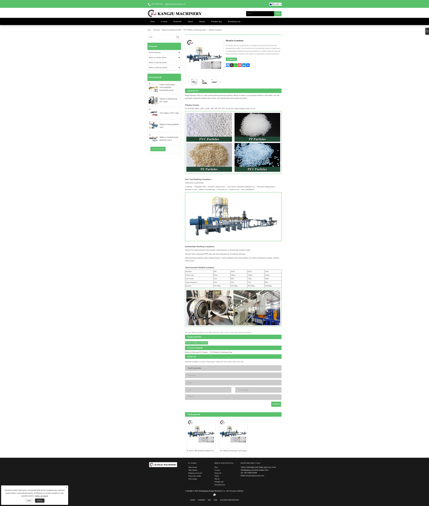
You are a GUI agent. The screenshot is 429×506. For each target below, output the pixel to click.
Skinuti (202, 21)
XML (215, 500)
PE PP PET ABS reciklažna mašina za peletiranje (202, 451)
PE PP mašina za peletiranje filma (195, 30)
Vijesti (190, 21)
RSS (209, 500)
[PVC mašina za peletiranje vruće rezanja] (233, 433)
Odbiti (29, 500)
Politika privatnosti (41, 496)
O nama (164, 21)
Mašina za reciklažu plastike (157, 57)
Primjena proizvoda (195, 473)
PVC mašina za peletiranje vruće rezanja (233, 451)
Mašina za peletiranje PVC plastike (196, 352)
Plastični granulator (215, 30)
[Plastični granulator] (194, 82)
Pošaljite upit (216, 21)
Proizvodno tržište (194, 476)
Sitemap (201, 500)
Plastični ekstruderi (155, 52)
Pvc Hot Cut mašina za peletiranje (196, 343)
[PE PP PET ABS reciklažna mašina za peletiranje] (201, 433)
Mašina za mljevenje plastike (158, 62)
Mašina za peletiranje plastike (171, 30)
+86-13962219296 (157, 4)
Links (192, 500)
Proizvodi (177, 21)
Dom (153, 21)
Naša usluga (192, 479)
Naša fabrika (192, 470)
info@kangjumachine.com (177, 4)
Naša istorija (192, 467)
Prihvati (39, 500)
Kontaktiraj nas (234, 21)
